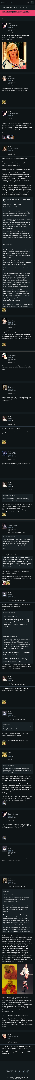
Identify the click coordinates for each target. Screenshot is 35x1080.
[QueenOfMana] (4, 25)
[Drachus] (12, 137)
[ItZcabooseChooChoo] (4, 583)
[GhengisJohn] (4, 137)
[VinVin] (4, 418)
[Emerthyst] (4, 78)
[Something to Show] (9, 27)
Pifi (4, 891)
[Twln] (8, 137)
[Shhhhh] (11, 27)
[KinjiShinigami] (4, 1036)
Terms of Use (25, 1075)
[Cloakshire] (4, 387)
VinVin (5, 724)
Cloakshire (6, 765)
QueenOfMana (7, 537)
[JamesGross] (4, 356)
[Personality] (12, 80)
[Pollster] (12, 389)
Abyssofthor (6, 495)
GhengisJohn (6, 612)
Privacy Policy (16, 1075)
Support (9, 1075)
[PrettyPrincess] (4, 148)
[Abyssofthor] (4, 453)
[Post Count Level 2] (12, 420)
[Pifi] (4, 102)
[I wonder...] (11, 150)
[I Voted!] (12, 27)
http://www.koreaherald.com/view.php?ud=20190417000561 (13, 38)
